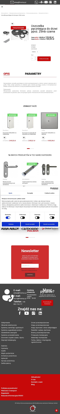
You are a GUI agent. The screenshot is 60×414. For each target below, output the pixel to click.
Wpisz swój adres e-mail (26, 262)
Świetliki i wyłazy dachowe (41, 330)
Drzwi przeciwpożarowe (40, 323)
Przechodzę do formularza (47, 302)
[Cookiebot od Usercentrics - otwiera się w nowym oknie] (51, 188)
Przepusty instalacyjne (39, 335)
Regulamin (5, 393)
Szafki (3, 351)
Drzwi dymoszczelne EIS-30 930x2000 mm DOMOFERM (29, 133)
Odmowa (11, 224)
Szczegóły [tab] (30, 193)
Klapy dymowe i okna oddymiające (44, 328)
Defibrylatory (6, 363)
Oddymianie (5, 323)
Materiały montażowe (39, 338)
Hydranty (4, 348)
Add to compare (4, 146)
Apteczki (4, 358)
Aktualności (35, 377)
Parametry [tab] (33, 74)
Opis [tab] (7, 74)
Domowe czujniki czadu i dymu (12, 338)
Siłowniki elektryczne (9, 325)
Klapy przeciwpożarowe (40, 325)
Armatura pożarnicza (9, 356)
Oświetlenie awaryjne (9, 333)
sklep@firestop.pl (20, 2)
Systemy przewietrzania (10, 335)
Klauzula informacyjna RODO (12, 396)
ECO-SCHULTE (25, 179)
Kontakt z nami (36, 382)
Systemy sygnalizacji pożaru (11, 330)
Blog (33, 384)
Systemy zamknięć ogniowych (12, 328)
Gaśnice (4, 346)
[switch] (22, 217)
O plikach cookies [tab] (50, 193)
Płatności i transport (9, 391)
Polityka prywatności (9, 388)
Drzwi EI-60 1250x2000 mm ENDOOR (48, 133)
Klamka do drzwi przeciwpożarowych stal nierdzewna (9, 183)
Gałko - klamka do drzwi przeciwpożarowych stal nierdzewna (48, 183)
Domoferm (5, 130)
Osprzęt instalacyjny (8, 340)
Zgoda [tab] (10, 193)
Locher (43, 130)
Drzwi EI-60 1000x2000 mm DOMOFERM (9, 133)
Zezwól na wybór (30, 224)
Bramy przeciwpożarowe (40, 333)
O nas (33, 379)
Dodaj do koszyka (44, 58)
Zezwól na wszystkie (49, 224)
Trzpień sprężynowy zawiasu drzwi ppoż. (29, 182)
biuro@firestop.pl (20, 298)
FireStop (5, 179)
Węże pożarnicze (7, 353)
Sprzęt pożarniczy (8, 361)
